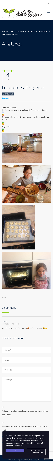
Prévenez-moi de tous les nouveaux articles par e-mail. (24, 428)
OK (15, 450)
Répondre (15, 324)
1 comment (6, 98)
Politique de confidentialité (36, 451)
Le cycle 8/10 (8, 94)
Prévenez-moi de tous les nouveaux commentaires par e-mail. (25, 413)
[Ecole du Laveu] (22, 13)
